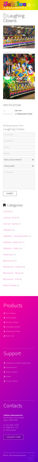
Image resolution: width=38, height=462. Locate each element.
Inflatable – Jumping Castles (15, 236)
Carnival (6, 211)
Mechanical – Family (12, 273)
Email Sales (11, 430)
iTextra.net (31, 460)
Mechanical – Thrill (11, 279)
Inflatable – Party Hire (12, 242)
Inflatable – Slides (11, 248)
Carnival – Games (10, 223)
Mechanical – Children (12, 266)
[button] (29, 5)
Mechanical (8, 260)
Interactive (7, 254)
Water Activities (9, 285)
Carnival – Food (9, 217)
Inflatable (7, 229)
